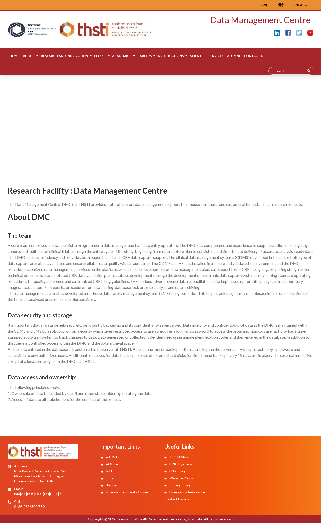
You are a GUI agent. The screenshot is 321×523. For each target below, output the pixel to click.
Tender (111, 485)
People (100, 56)
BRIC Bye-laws (181, 464)
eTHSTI (112, 457)
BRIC (264, 5)
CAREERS (144, 56)
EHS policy (177, 471)
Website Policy (181, 478)
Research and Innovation (64, 56)
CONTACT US (254, 56)
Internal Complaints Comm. (127, 492)
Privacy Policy (180, 485)
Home (14, 56)
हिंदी (280, 5)
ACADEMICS (121, 56)
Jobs (109, 478)
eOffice (111, 464)
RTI (108, 471)
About (29, 56)
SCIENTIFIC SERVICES (207, 56)
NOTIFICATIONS (171, 56)
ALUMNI (233, 56)
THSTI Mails (179, 457)
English (300, 5)
